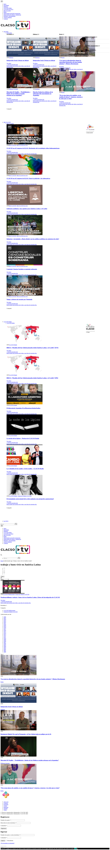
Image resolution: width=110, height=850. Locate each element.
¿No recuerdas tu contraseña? (7, 843)
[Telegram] (58, 118)
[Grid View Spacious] (4, 569)
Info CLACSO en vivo (22, 145)
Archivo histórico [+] (91, 50)
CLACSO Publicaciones (9, 594)
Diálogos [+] (36, 34)
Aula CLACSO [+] (90, 41)
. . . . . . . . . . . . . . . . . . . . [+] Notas (90, 331)
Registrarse (3, 828)
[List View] (4, 572)
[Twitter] (58, 113)
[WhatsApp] (58, 115)
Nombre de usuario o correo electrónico (10, 835)
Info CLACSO (10, 123)
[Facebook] (58, 111)
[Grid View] (4, 568)
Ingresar (3, 840)
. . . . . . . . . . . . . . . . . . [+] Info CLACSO (90, 132)
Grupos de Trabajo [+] (91, 37)
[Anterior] (1, 847)
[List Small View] (4, 573)
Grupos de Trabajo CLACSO (25, 496)
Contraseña (4, 825)
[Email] (58, 120)
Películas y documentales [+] (93, 45)
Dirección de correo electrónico (8, 823)
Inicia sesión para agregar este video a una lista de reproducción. (22, 153)
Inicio (2, 561)
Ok (75, 848)
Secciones (6, 31)
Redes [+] (61, 34)
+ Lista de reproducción (12, 64)
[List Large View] (4, 571)
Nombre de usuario (6, 820)
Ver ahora (9, 63)
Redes (63, 57)
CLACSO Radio (11, 323)
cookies (8, 848)
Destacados (9, 33)
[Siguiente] (2, 847)
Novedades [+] (10, 34)
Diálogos (11, 57)
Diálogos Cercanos (13, 89)
